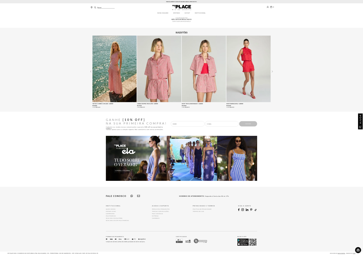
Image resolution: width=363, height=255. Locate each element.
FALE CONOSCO (157, 213)
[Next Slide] (272, 71)
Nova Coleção (162, 13)
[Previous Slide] (91, 71)
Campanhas (110, 213)
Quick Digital (341, 253)
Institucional (200, 13)
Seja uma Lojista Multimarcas (117, 220)
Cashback (156, 218)
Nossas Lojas (111, 211)
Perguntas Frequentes (161, 209)
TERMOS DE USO (198, 211)
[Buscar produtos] (95, 7)
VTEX (354, 253)
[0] (271, 7)
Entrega (155, 216)
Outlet (187, 13)
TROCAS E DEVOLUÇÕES (160, 211)
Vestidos (176, 13)
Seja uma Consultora (114, 218)
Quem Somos (111, 209)
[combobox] (104, 7)
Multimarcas (111, 216)
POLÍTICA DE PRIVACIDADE (202, 209)
